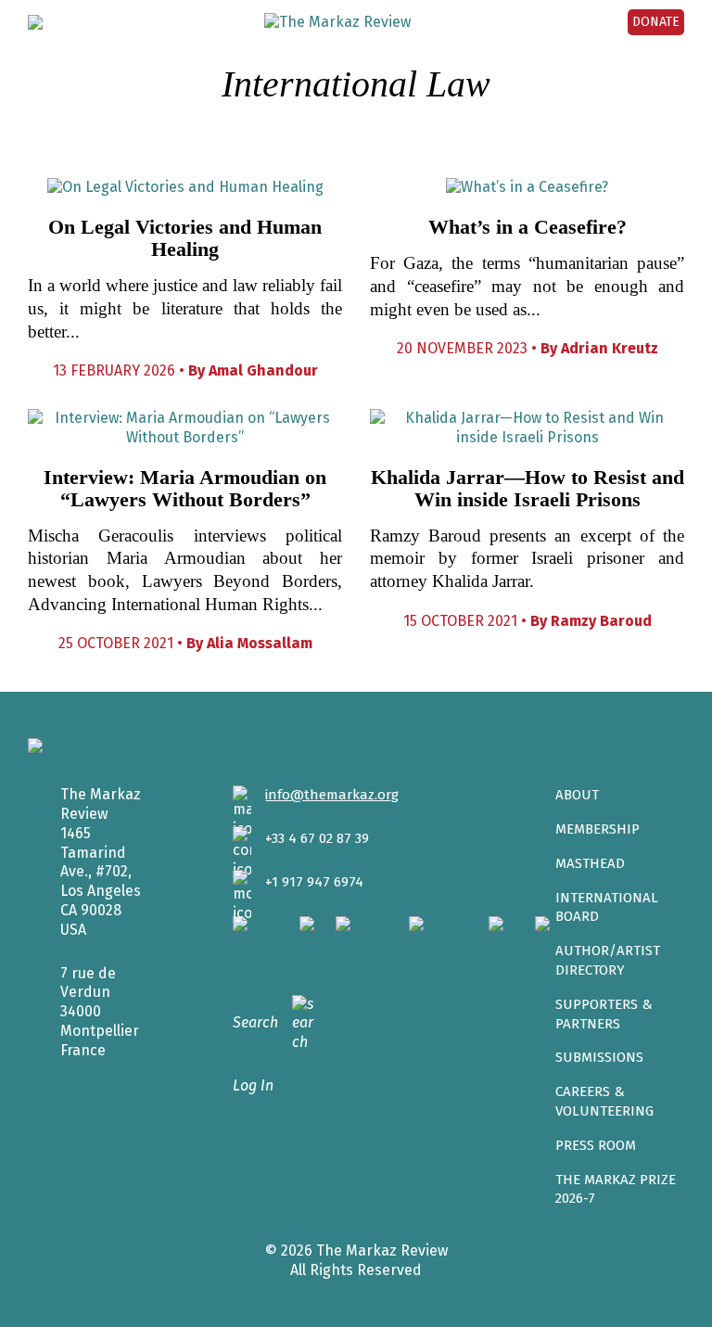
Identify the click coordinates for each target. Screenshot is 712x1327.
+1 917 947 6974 (314, 882)
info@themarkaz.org (332, 794)
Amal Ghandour (263, 370)
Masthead (590, 863)
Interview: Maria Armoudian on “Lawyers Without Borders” (185, 488)
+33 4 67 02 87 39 (317, 838)
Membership (597, 829)
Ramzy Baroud (601, 621)
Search (255, 1022)
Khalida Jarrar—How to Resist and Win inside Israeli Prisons (527, 488)
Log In (253, 1085)
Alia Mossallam (259, 643)
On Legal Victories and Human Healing (185, 238)
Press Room (595, 1145)
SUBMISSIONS (599, 1057)
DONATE (656, 22)
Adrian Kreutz (609, 348)
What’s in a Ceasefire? (527, 226)
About (577, 794)
